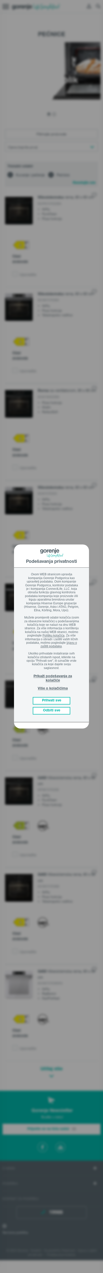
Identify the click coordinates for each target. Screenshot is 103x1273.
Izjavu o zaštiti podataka (58, 644)
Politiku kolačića (53, 635)
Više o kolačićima (53, 688)
